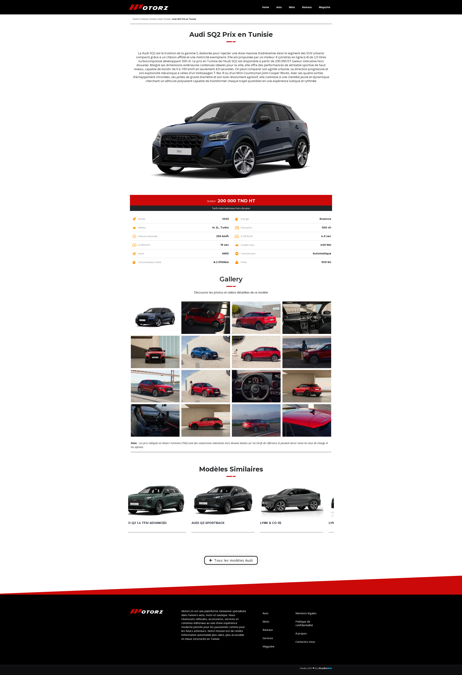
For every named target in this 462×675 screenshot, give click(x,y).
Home (265, 7)
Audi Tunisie (164, 19)
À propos (301, 633)
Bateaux (307, 7)
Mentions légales (306, 613)
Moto (292, 7)
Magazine (324, 7)
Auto (279, 7)
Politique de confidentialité (304, 623)
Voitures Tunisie (148, 19)
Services (268, 638)
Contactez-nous (305, 641)
